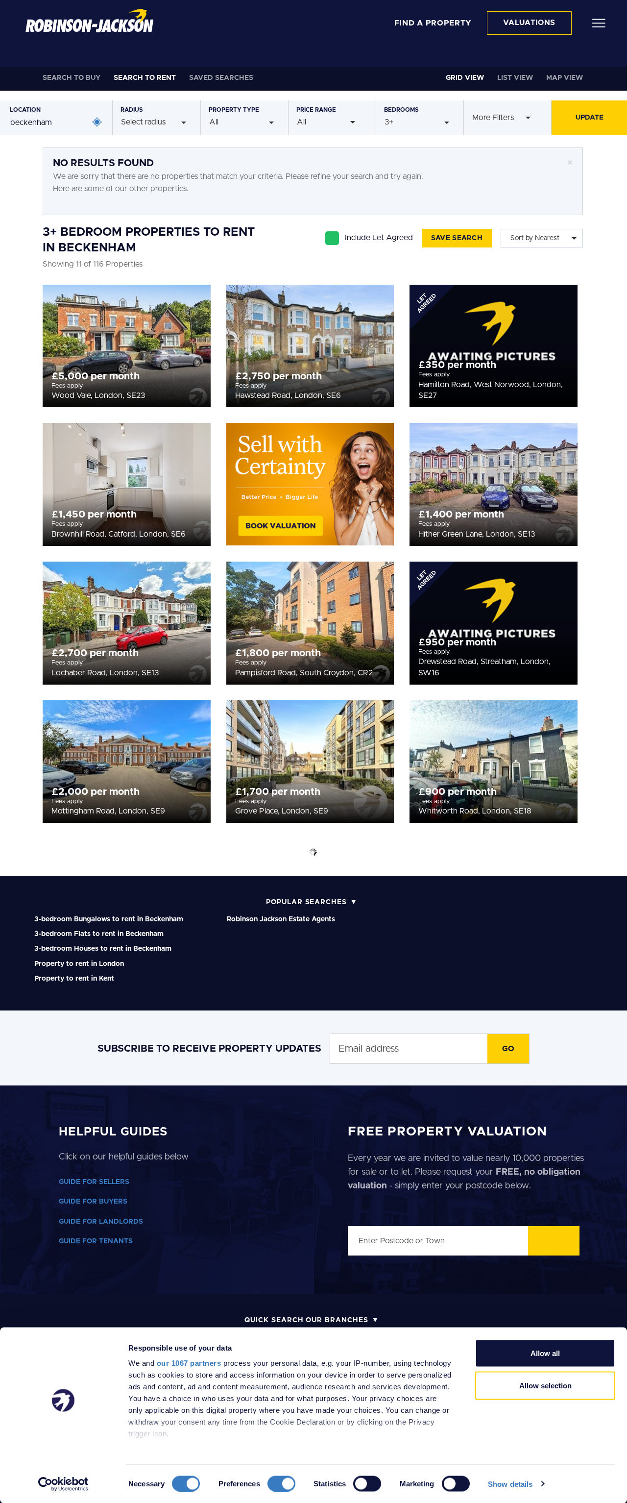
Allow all (545, 1353)
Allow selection (545, 1385)
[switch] (281, 1483)
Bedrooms (401, 110)
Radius (132, 110)
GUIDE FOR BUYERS (93, 1201)
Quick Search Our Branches (306, 1320)
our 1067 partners (189, 1363)
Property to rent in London (79, 964)
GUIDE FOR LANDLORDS (101, 1221)
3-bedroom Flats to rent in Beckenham (99, 934)
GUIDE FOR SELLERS (94, 1182)
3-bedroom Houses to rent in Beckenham (102, 948)
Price (316, 110)
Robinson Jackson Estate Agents (281, 919)
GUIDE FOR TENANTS (96, 1241)
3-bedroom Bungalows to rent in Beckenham (108, 919)
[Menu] (598, 22)
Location (25, 110)
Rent (145, 77)
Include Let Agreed (379, 238)
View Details (126, 343)
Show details (510, 1483)
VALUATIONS (529, 22)
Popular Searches (306, 902)
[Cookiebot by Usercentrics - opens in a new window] (63, 1484)
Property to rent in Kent (74, 978)
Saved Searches (221, 77)
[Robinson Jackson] (89, 20)
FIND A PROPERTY (433, 23)
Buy (71, 77)
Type (234, 110)
